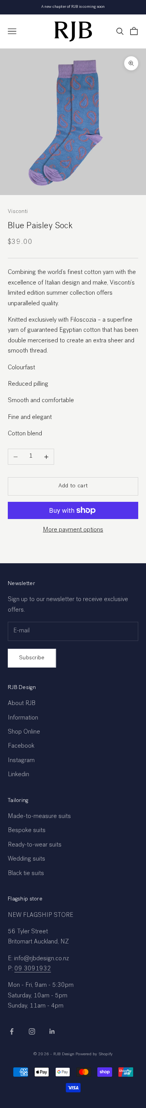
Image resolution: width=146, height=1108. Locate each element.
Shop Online (24, 732)
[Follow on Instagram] (32, 1031)
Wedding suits (26, 859)
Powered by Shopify (94, 1054)
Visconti (18, 212)
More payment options (73, 530)
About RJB (21, 704)
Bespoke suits (27, 831)
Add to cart (73, 486)
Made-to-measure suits (39, 817)
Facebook (21, 746)
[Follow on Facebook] (12, 1031)
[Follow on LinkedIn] (52, 1031)
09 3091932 (32, 969)
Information (23, 718)
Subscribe (32, 658)
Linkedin (18, 775)
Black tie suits (26, 874)
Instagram (21, 761)
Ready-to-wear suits (35, 845)
